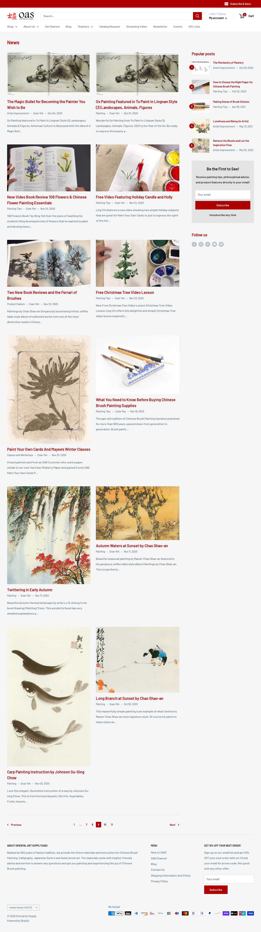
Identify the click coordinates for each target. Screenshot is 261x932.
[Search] (197, 16)
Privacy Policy (159, 881)
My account (216, 18)
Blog (68, 26)
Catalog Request (109, 26)
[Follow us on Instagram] (201, 244)
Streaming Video (136, 26)
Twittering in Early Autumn (29, 589)
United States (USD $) (20, 907)
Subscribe (222, 205)
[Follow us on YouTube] (214, 244)
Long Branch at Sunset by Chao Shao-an (129, 698)
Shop (10, 26)
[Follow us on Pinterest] (207, 244)
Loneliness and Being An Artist (231, 121)
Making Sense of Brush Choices (231, 101)
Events (177, 26)
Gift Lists (194, 26)
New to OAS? (159, 852)
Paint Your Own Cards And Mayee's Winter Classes (48, 449)
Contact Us (158, 869)
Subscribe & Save (240, 3)
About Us (29, 26)
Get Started (52, 26)
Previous (16, 824)
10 (105, 824)
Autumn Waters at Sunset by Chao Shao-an (132, 545)
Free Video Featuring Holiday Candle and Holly (134, 197)
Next (172, 824)
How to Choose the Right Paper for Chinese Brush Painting (233, 84)
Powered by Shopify (18, 920)
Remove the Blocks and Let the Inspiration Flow (231, 142)
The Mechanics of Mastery (228, 62)
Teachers (83, 26)
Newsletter (160, 26)
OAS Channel (159, 858)
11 (112, 824)
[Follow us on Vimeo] (221, 244)
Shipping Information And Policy (171, 875)
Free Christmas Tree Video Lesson (125, 292)
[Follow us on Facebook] (194, 244)
